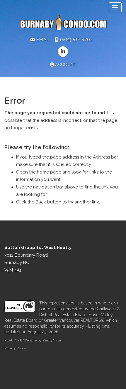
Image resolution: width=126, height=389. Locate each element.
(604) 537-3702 (76, 39)
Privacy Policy (15, 348)
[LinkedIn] (63, 52)
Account (65, 64)
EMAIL (43, 39)
